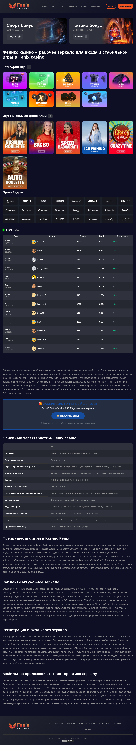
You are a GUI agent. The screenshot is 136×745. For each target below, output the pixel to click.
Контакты (71, 723)
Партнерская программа (110, 723)
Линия (44, 6)
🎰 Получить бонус (68, 416)
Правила (59, 723)
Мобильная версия (87, 723)
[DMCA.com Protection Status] (68, 741)
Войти (110, 6)
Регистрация (125, 6)
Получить (13, 37)
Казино (61, 6)
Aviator (84, 6)
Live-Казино (72, 6)
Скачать (87, 729)
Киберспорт (95, 6)
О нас (48, 723)
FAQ (126, 723)
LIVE (52, 6)
